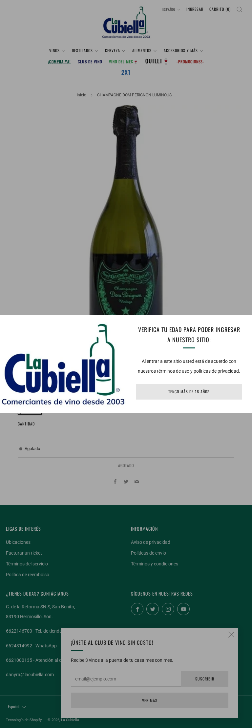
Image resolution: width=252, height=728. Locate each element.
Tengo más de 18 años (189, 391)
